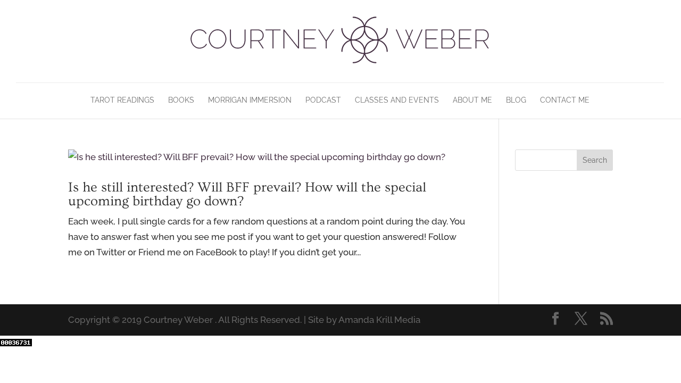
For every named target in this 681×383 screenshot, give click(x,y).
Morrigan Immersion (250, 100)
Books (181, 100)
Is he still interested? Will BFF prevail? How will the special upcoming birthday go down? (247, 194)
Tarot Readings (122, 100)
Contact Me (564, 100)
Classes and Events (397, 100)
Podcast (323, 100)
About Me (472, 100)
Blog (516, 100)
